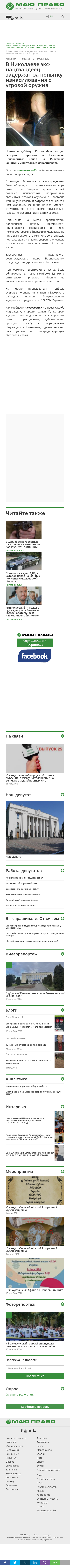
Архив (40, 1490)
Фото (39, 1457)
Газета (40, 1506)
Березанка (12, 1485)
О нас (40, 1475)
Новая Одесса (13, 1473)
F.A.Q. (40, 1483)
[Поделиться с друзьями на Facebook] (5, 1562)
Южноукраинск (14, 1446)
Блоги (40, 1446)
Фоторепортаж (20, 1304)
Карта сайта (43, 1494)
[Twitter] (30, 1431)
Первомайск (12, 1449)
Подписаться (35, 1376)
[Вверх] (65, 1562)
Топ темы (42, 1438)
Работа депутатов (46, 1486)
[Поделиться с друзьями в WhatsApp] (55, 1562)
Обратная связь (46, 1479)
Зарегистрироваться (48, 1470)
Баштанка (11, 1469)
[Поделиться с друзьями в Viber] (45, 1562)
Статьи (41, 1453)
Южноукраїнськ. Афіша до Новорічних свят (34, 1290)
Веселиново (12, 1489)
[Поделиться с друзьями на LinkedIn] (35, 1562)
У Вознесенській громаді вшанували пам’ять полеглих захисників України (30, 1344)
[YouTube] (25, 1431)
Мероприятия (45, 1449)
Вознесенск (12, 1453)
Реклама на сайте (46, 1510)
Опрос (12, 1389)
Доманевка (12, 1477)
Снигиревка (12, 1465)
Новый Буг (11, 1457)
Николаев (11, 1442)
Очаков (10, 1461)
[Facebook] (21, 1431)
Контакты (42, 1502)
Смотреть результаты (20, 1394)
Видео (40, 1461)
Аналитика (43, 1442)
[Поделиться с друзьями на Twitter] (15, 1562)
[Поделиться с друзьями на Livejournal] (25, 1562)
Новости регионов (16, 1438)
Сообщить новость (35, 1407)
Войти (40, 1465)
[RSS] (34, 1431)
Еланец (10, 1481)
